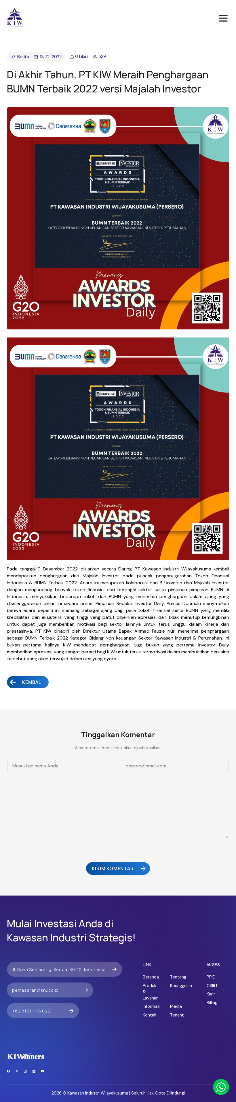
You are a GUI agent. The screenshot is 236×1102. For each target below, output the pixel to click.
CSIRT (212, 985)
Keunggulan (178, 985)
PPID (211, 977)
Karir (211, 994)
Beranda (151, 977)
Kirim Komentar (113, 868)
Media (176, 1006)
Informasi (151, 1006)
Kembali (32, 682)
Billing (212, 1002)
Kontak (149, 1015)
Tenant (177, 1015)
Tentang (178, 977)
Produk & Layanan (151, 992)
